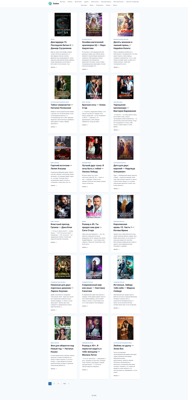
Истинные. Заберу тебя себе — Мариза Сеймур (124, 288)
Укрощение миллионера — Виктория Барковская (125, 108)
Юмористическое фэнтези (121, 39)
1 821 (64, 383)
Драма (84, 221)
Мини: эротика (86, 102)
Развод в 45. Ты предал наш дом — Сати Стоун (92, 227)
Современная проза (87, 342)
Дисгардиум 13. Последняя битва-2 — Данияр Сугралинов (62, 45)
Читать (54, 67)
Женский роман (118, 102)
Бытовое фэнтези (87, 39)
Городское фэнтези (87, 282)
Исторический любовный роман (60, 102)
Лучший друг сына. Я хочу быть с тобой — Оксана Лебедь (93, 168)
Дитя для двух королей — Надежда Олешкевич (124, 168)
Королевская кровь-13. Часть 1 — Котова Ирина (124, 227)
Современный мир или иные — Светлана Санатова (93, 288)
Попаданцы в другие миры (58, 282)
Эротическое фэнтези (120, 162)
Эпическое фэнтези (119, 221)
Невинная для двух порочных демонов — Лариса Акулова (62, 288)
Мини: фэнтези (55, 162)
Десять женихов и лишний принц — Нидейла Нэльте (123, 45)
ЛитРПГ (53, 39)
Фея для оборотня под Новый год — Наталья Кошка (62, 348)
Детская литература (132, 1)
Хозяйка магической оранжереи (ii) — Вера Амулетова (93, 45)
